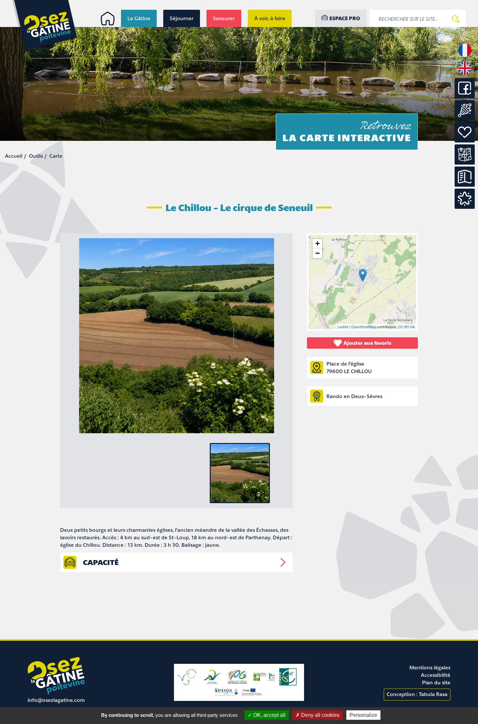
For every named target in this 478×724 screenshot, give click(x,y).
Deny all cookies (319, 715)
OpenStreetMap (363, 326)
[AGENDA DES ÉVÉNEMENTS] (465, 110)
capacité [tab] (101, 562)
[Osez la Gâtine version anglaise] (464, 74)
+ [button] (317, 243)
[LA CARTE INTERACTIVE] (465, 154)
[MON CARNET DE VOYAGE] (465, 199)
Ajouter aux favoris (367, 343)
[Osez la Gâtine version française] (464, 56)
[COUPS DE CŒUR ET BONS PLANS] (465, 132)
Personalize (363, 715)
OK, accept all (268, 715)
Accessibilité (435, 675)
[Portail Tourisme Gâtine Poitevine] (107, 18)
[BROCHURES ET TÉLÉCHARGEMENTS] (465, 177)
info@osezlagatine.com (56, 700)
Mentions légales (429, 667)
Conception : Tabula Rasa (417, 694)
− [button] (317, 253)
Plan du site (436, 682)
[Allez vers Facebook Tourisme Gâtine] (465, 96)
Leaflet (343, 326)
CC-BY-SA (406, 326)
